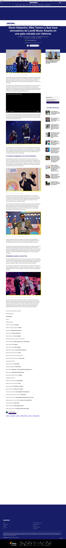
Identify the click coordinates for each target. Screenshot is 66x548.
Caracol (50, 542)
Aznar (14, 0)
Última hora (60, 2)
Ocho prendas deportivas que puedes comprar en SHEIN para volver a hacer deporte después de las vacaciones (53, 62)
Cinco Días (35, 543)
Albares (11, 0)
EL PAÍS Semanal (42, 543)
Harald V (37, 0)
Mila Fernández (31, 40)
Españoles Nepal (23, 0)
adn (46, 542)
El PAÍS (21, 542)
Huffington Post (23, 543)
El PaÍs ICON (35, 545)
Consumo (15, 25)
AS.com (43, 542)
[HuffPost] (6, 520)
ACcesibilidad (35, 528)
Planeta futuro (46, 543)
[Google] (34, 40)
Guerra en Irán (28, 0)
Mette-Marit (41, 0)
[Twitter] (36, 40)
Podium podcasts (31, 545)
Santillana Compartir (36, 542)
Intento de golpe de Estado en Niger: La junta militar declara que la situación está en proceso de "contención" (55, 142)
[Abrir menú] (1, 2)
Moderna (26, 545)
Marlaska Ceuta (7, 0)
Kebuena (49, 543)
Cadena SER (40, 542)
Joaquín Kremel (53, 0)
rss (3, 528)
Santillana (31, 542)
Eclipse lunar (48, 0)
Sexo (42, 25)
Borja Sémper (18, 0)
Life (7, 25)
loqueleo (43, 545)
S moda (39, 545)
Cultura (11, 23)
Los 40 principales (26, 542)
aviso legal (35, 525)
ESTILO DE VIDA (29, 25)
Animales (11, 25)
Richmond (21, 545)
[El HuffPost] (34, 2)
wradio (31, 543)
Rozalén (45, 0)
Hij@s (33, 25)
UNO (28, 543)
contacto (4, 525)
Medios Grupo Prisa (13, 545)
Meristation (48, 545)
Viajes (18, 25)
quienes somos (5, 524)
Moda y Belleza (39, 25)
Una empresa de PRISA (13, 543)
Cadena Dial (39, 543)
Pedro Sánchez (59, 0)
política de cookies (36, 524)
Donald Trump (33, 0)
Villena (63, 0)
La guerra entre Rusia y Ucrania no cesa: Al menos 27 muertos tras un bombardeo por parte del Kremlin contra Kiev (55, 176)
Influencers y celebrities (23, 25)
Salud (9, 25)
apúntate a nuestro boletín (53, 102)
